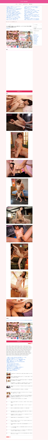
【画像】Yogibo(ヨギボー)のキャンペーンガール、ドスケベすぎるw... (13, 16)
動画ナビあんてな (35, 35)
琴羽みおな (19, 348)
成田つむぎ (29, 350)
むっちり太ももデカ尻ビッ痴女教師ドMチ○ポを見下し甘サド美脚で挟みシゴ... (14, 13)
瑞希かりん (16, 351)
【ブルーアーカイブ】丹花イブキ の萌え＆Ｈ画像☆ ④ (29, 9)
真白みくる (30, 349)
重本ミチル (24, 350)
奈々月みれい (30, 348)
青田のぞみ (27, 348)
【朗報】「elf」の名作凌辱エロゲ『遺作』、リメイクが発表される (30, 11)
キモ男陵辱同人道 (35, 40)
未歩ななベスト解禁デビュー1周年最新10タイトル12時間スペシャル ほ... (13, 12)
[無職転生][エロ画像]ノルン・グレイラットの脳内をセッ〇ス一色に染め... (13, 17)
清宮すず (27, 347)
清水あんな (11, 352)
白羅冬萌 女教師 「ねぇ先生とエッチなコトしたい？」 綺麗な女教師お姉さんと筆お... (16, 359)
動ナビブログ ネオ (36, 39)
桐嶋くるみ (19, 347)
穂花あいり (14, 349)
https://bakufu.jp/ (8, 28)
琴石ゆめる (8, 349)
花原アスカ (22, 347)
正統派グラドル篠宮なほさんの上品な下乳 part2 (11, 10)
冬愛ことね (21, 350)
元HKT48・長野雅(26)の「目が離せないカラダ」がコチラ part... (12, 15)
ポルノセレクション (36, 34)
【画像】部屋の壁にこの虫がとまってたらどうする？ (11, 7)
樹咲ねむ (13, 348)
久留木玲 (25, 347)
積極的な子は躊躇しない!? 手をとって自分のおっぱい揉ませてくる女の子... (31, 15)
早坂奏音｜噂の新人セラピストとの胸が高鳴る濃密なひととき (13, 368)
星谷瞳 (21, 351)
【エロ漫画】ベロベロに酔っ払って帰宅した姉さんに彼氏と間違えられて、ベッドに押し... (17, 357)
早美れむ (13, 352)
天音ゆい (16, 348)
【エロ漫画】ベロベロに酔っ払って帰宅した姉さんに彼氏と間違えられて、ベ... (32, 6)
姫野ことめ (11, 351)
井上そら (26, 350)
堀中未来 (11, 347)
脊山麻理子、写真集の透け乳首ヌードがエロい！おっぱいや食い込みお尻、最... (14, 8)
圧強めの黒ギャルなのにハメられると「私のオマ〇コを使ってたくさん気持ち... (32, 10)
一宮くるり (24, 352)
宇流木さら (22, 349)
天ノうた (13, 347)
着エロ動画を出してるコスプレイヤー (28, 8)
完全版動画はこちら (19, 91)
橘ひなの (11, 348)
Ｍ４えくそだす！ (35, 42)
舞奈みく (16, 353)
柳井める (24, 348)
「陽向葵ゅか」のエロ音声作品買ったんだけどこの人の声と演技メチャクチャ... (32, 14)
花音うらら (8, 347)
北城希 (18, 352)
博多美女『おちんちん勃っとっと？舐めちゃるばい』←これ (12, 19)
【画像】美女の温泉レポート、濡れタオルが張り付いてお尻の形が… (13, 11)
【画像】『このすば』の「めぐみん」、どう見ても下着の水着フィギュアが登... (32, 16)
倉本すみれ (16, 347)
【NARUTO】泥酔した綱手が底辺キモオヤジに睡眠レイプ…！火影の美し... (31, 12)
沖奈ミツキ (8, 353)
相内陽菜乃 (24, 353)
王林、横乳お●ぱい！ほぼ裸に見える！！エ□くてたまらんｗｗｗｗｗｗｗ (13, 6)
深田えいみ (14, 353)
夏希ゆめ (25, 349)
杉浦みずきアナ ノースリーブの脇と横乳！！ (28, 13)
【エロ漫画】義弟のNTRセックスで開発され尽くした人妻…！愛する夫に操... (31, 18)
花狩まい (13, 351)
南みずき (21, 348)
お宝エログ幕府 (35, 38)
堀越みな (8, 352)
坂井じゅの (30, 352)
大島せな (19, 353)
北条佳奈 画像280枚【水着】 (27, 17)
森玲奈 (27, 349)
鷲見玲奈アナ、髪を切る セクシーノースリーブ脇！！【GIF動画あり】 (31, 7)
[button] (41, 24)
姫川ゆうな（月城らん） (18, 349)
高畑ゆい (12, 350)
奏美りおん (11, 349)
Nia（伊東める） (8, 350)
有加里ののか (30, 347)
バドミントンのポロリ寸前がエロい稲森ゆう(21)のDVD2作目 (12, 18)
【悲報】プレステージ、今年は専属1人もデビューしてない (13, 369)
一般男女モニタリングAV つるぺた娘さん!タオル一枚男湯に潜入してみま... (13, 9)
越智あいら (27, 352)
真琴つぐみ (15, 350)
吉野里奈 (26, 351)
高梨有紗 (30, 353)
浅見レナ (24, 351)
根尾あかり (8, 348)
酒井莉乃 (8, 351)
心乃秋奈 (11, 353)
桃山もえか (21, 352)
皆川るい (16, 352)
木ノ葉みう (18, 350)
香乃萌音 (29, 351)
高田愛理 (19, 351)
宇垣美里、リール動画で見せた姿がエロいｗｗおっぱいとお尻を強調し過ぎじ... (32, 19)
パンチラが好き (35, 41)
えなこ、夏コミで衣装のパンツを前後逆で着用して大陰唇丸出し (12, 14)
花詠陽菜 (21, 353)
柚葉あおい (27, 353)
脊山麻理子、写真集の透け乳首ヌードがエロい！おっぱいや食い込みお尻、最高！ (16, 361)
